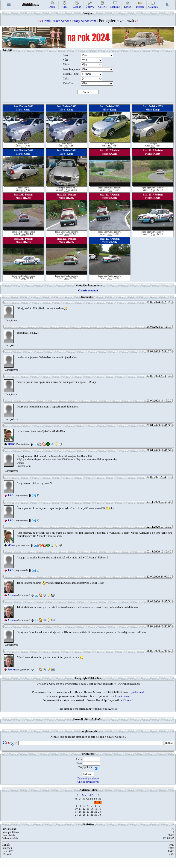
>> (98, 795)
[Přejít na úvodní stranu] (30, 4)
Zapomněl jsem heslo (88, 778)
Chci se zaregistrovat (88, 781)
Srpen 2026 (88, 795)
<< (77, 795)
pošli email (137, 692)
